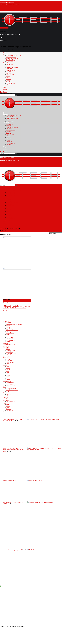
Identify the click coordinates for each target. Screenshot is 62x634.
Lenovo (8, 375)
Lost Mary (9, 409)
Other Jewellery (10, 362)
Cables (8, 325)
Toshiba (8, 379)
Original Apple (10, 333)
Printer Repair (10, 61)
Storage (8, 341)
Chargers (8, 327)
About (4, 52)
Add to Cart (6, 301)
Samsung (8, 376)
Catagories (6, 63)
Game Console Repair (12, 58)
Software (8, 79)
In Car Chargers (10, 328)
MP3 (7, 331)
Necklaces (9, 360)
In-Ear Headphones (11, 388)
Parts (7, 77)
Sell (4, 86)
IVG (7, 407)
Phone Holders (10, 337)
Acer (7, 366)
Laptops (8, 73)
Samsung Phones (10, 385)
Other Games (9, 352)
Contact (5, 89)
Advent (8, 368)
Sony (7, 378)
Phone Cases (6, 303)
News (4, 87)
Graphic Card (6, 356)
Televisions (9, 82)
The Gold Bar (10, 410)
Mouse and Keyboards (12, 330)
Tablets (8, 80)
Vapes (4, 403)
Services (5, 54)
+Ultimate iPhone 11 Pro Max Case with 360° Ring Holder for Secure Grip (16, 307)
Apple (8, 369)
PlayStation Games (11, 353)
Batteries (8, 394)
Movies (8, 349)
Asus (7, 371)
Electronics (9, 68)
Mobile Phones (10, 74)
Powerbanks (9, 338)
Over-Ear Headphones (12, 390)
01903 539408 (7, 599)
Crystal (8, 404)
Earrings (8, 359)
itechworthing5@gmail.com (7, 2)
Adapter (8, 322)
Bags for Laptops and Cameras (14, 324)
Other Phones (9, 384)
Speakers (8, 391)
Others (8, 334)
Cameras (8, 65)
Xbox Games (9, 354)
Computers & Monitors (12, 67)
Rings (7, 363)
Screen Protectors (10, 340)
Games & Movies (10, 70)
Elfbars (8, 406)
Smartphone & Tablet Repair (13, 55)
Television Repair (10, 60)
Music (8, 76)
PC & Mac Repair (11, 57)
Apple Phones (10, 382)
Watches (8, 84)
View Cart (2, 231)
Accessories (9, 64)
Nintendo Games (10, 350)
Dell (7, 372)
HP (7, 374)
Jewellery (8, 71)
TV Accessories (10, 83)
